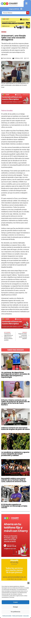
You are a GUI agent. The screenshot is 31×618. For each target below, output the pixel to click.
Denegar (15, 607)
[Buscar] (27, 12)
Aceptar (15, 602)
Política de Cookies (6, 615)
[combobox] (14, 12)
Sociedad (3, 32)
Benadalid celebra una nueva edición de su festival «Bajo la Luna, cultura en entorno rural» (13, 480)
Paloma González (7, 110)
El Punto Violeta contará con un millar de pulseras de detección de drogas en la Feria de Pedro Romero (15, 402)
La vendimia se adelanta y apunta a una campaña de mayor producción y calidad (15, 453)
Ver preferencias (15, 611)
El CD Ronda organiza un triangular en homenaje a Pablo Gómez (14, 506)
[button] (28, 583)
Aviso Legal (26, 615)
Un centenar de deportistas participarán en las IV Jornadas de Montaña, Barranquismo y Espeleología (15, 374)
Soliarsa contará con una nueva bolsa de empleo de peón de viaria (15, 428)
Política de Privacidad (17, 615)
